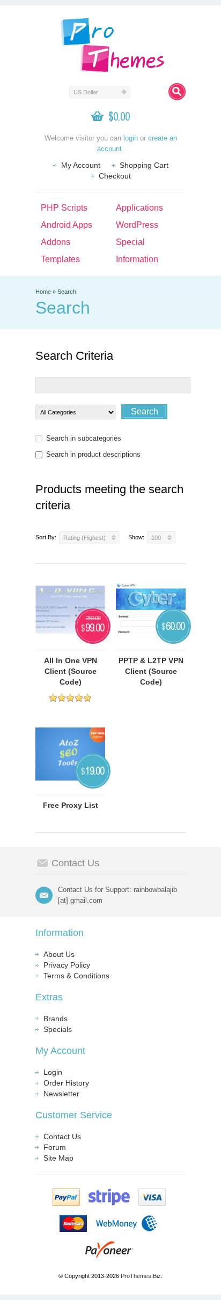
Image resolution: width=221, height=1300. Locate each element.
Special (130, 242)
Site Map (58, 1158)
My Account (80, 165)
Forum (54, 1147)
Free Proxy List (70, 805)
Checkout (115, 176)
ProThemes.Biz (141, 1276)
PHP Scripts (64, 207)
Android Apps (66, 224)
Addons (55, 242)
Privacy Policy (66, 965)
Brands (55, 1018)
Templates (60, 259)
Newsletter (61, 1093)
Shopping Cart (144, 165)
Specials (57, 1029)
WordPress (137, 224)
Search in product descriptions (93, 454)
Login (52, 1072)
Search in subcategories (83, 438)
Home (43, 291)
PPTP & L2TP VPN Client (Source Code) (151, 671)
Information (137, 259)
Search (66, 291)
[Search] (177, 91)
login (130, 138)
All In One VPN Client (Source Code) (70, 671)
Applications (139, 207)
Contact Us (62, 1136)
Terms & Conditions (76, 975)
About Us (59, 954)
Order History (66, 1083)
